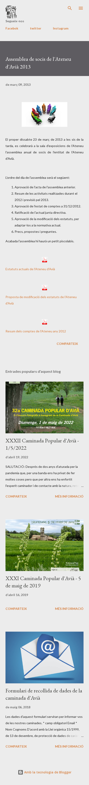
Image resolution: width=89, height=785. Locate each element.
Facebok (11, 28)
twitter (35, 28)
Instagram (60, 28)
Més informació (69, 496)
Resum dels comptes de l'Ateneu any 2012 (35, 331)
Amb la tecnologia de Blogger (47, 772)
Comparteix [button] (67, 344)
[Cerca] (70, 8)
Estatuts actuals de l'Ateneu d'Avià (30, 269)
